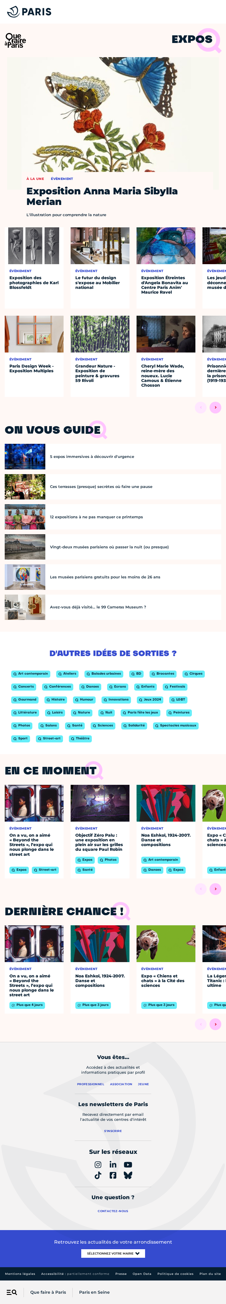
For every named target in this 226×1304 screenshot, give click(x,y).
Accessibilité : (75, 1274)
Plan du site (210, 1274)
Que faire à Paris (48, 1292)
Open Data (142, 1274)
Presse (121, 1274)
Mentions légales (20, 1274)
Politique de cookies (175, 1274)
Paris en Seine (94, 1292)
